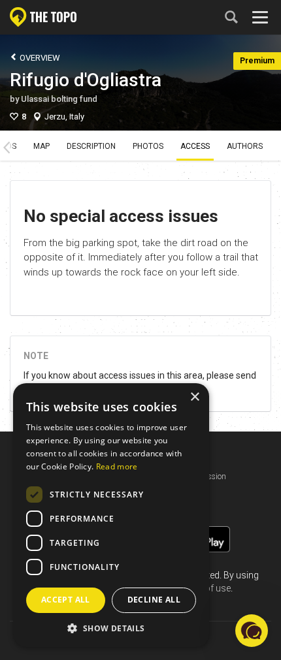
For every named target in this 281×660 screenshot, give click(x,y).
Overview (39, 58)
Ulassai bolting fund (59, 99)
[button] (111, 627)
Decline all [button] (153, 599)
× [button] (194, 397)
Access (195, 146)
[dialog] (111, 515)
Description (91, 146)
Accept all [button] (65, 599)
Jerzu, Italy (64, 116)
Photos (148, 146)
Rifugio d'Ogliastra (85, 80)
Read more (117, 466)
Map (41, 146)
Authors (245, 146)
